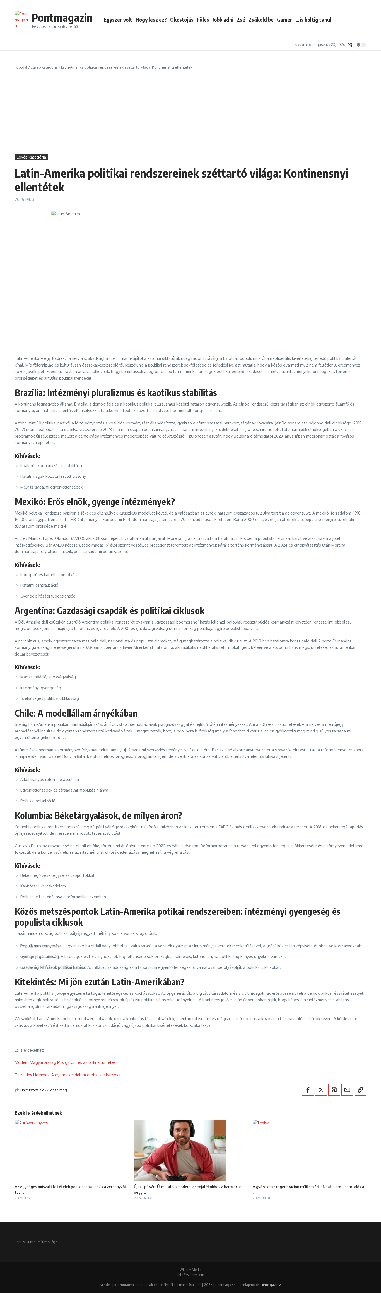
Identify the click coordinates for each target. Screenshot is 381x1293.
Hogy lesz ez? (151, 19)
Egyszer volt (118, 19)
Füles (203, 19)
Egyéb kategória (44, 67)
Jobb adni (223, 19)
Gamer (284, 19)
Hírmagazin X (271, 1285)
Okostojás (182, 19)
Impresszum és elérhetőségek (37, 1242)
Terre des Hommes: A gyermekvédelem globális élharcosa (67, 1075)
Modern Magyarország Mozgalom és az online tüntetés (65, 1062)
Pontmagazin (62, 17)
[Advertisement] (190, 112)
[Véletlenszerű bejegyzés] (350, 45)
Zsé (241, 19)
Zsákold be (261, 19)
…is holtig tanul (313, 19)
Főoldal (21, 67)
